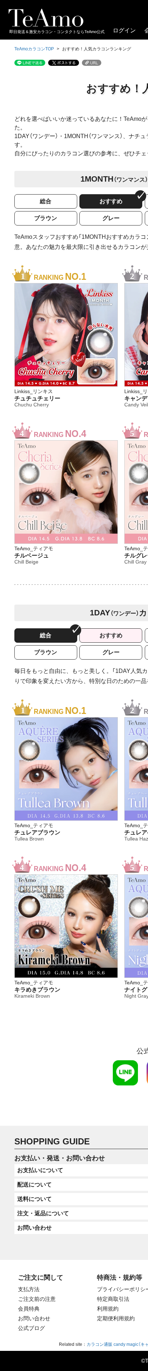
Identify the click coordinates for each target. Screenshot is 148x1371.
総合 (45, 201)
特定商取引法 (113, 1299)
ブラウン (45, 218)
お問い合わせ (34, 1318)
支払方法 (29, 1289)
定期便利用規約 (116, 1318)
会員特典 (29, 1309)
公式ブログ (31, 1328)
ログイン (124, 30)
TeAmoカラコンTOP (34, 48)
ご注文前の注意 (37, 1299)
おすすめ (111, 201)
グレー (111, 218)
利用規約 (108, 1309)
